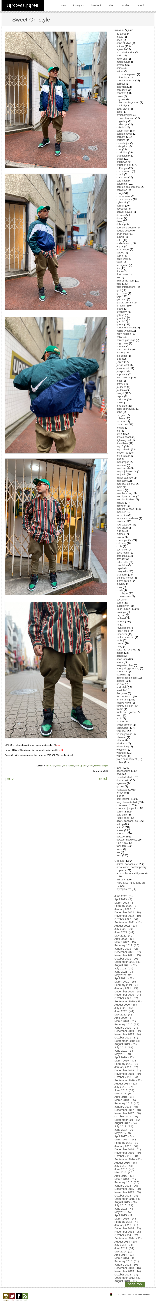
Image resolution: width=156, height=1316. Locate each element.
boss (119, 111)
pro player (122, 593)
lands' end (122, 424)
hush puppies (124, 349)
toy (118, 852)
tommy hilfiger (101, 765)
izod (119, 358)
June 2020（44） (125, 1011)
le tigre (120, 427)
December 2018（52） (128, 1070)
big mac (121, 99)
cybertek (121, 202)
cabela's (121, 127)
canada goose (124, 133)
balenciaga (123, 77)
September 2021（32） (128, 961)
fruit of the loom (125, 280)
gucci (120, 321)
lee (118, 430)
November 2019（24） (128, 1034)
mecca (120, 490)
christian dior (124, 165)
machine (121, 465)
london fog (122, 452)
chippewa (122, 161)
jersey (120, 792)
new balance (124, 524)
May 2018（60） (124, 1093)
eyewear (121, 783)
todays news (124, 702)
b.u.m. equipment (126, 74)
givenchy (122, 311)
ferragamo (122, 265)
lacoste (121, 421)
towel (119, 849)
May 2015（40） (124, 1212)
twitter (12, 1297)
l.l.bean (121, 418)
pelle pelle (122, 562)
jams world (123, 368)
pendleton (122, 565)
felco (119, 261)
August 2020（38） (126, 1004)
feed (25, 1297)
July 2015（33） (124, 1205)
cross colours (124, 199)
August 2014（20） (126, 1241)
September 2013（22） (128, 1277)
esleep (120, 252)
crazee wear (124, 196)
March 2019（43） (125, 1060)
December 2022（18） (128, 912)
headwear (122, 789)
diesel (120, 218)
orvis (119, 546)
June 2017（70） (125, 1129)
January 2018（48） (127, 1106)
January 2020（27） (127, 1027)
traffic (120, 709)
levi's (119, 434)
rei (118, 624)
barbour (121, 83)
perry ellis (122, 571)
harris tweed (124, 330)
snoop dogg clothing (128, 668)
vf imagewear (124, 734)
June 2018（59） (125, 1090)
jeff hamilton (123, 377)
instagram (78, 5)
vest (119, 855)
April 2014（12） (124, 1254)
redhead (121, 618)
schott (120, 655)
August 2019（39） (126, 1044)
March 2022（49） (125, 942)
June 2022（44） (125, 932)
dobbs (120, 224)
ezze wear (122, 258)
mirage (120, 502)
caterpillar (122, 146)
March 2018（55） (125, 1100)
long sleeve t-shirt (127, 802)
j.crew (120, 362)
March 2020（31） (125, 1021)
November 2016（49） (128, 1152)
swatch (121, 690)
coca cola (122, 177)
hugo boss (122, 343)
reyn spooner (124, 627)
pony (119, 587)
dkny (119, 221)
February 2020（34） (127, 1024)
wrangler (121, 752)
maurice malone (126, 484)
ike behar (122, 355)
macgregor (123, 462)
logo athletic (123, 449)
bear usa (121, 86)
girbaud (121, 305)
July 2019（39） (124, 1047)
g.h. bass (122, 293)
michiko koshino (126, 499)
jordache (121, 387)
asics (120, 68)
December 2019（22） (128, 1031)
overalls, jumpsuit (127, 808)
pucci (120, 599)
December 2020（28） (128, 991)
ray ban (121, 615)
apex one (122, 58)
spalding (121, 674)
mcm (119, 487)
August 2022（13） (126, 925)
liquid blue (122, 443)
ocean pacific (124, 540)
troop (119, 715)
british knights (125, 115)
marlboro (122, 480)
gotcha (120, 315)
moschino (122, 515)
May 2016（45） (124, 1172)
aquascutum (123, 61)
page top (135, 1284)
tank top (121, 845)
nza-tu (120, 537)
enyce (120, 246)
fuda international (126, 286)
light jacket (68, 765)
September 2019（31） (128, 1040)
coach (120, 174)
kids (119, 795)
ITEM (59, 765)
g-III (119, 290)
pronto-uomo (124, 596)
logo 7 (120, 446)
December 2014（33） (128, 1228)
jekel (119, 380)
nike (77, 765)
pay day (121, 558)
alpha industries (126, 52)
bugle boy (122, 121)
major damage (125, 477)
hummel (121, 346)
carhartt (121, 136)
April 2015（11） (124, 1215)
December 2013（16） (128, 1268)
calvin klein (123, 130)
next (103, 778)
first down (122, 274)
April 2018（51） (124, 1096)
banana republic (126, 80)
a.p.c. (120, 36)
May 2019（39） (124, 1054)
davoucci (122, 208)
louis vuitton (123, 455)
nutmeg (121, 533)
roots (119, 640)
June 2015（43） (125, 1208)
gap (119, 296)
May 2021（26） (124, 975)
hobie (120, 337)
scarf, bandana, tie (127, 820)
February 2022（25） (127, 945)
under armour (124, 724)
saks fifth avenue (126, 649)
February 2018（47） (127, 1103)
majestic (121, 474)
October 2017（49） (127, 1116)
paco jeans (123, 552)
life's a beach (124, 437)
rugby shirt (123, 817)
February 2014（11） (127, 1261)
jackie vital (123, 365)
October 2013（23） (127, 1274)
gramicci (121, 318)
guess (120, 324)
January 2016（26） (127, 1185)
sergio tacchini (125, 665)
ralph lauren (123, 608)
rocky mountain (125, 637)
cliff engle (122, 168)
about (141, 5)
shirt (90, 765)
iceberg (121, 352)
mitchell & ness (125, 509)
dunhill (120, 236)
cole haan (122, 180)
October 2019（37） (127, 1037)
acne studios (124, 43)
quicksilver (123, 605)
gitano (120, 308)
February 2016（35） (127, 1182)
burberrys (122, 124)
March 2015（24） (125, 1218)
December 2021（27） (128, 952)
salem (120, 652)
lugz (119, 459)
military (121, 879)
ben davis (122, 90)
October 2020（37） (127, 998)
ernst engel (123, 249)
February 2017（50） (127, 1142)
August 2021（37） (126, 965)
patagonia (122, 555)
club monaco (124, 171)
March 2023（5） (125, 902)
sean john (122, 659)
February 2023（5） (126, 905)
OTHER (119, 860)
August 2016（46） (126, 1162)
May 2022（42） (124, 935)
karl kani (121, 399)
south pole (122, 671)
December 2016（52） (128, 1149)
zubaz (120, 762)
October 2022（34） (127, 919)
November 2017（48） (128, 1113)
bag (119, 774)
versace (121, 731)
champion (122, 155)
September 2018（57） (128, 1080)
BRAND (51, 765)
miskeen (121, 505)
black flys (122, 105)
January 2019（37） (127, 1067)
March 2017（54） (125, 1139)
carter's (121, 140)
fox (118, 277)
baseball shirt (124, 777)
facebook (19, 1297)
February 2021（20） (127, 985)
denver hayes (124, 211)
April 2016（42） (124, 1175)
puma (120, 602)
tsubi (119, 718)
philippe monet (125, 577)
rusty (119, 646)
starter (120, 680)
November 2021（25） (128, 955)
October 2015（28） (127, 1195)
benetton (121, 93)
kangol (120, 393)
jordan (120, 390)
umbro (120, 721)
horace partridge (126, 340)
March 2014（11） (125, 1258)
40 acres (121, 33)
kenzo (120, 402)
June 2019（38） (125, 1050)
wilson (120, 740)
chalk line (122, 152)
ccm (119, 149)
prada (120, 590)
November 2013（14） (128, 1271)
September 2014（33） (128, 1238)
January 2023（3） (126, 909)
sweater (121, 836)
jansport (121, 371)
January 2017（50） (127, 1146)
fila (118, 268)
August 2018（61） (126, 1083)
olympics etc (124, 889)
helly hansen (124, 333)
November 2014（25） (128, 1231)
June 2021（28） (125, 971)
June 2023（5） (124, 896)
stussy (120, 684)
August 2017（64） (126, 1123)
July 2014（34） (124, 1244)
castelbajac (123, 143)
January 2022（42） (127, 948)
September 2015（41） (128, 1198)
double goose (124, 230)
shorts (120, 833)
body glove (123, 108)
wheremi (121, 737)
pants (84, 765)
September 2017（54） (128, 1119)
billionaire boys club (128, 102)
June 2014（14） (125, 1248)
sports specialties (127, 677)
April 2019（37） (124, 1057)
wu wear (121, 756)
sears (120, 662)
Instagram (6, 1297)
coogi (120, 193)
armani (120, 65)
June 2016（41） (125, 1169)
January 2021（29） (127, 988)
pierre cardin (124, 580)
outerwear (122, 805)
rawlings (121, 612)
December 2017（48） (128, 1109)
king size (122, 405)
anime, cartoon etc (127, 864)
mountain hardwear (127, 518)
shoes (120, 830)
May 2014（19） (124, 1251)
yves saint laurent (127, 759)
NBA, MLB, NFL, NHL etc (131, 882)
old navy (121, 543)
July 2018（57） (124, 1086)
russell (120, 643)
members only (125, 493)
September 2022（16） (128, 922)
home (63, 5)
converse (122, 190)
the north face (124, 696)
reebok (120, 621)
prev (9, 778)
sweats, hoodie (125, 839)
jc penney (122, 374)
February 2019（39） (127, 1063)
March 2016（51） (125, 1179)
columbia (122, 183)
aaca (119, 40)
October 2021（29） (127, 958)
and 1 (120, 55)
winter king (123, 746)
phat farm (122, 574)
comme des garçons (128, 186)
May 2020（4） (123, 1014)
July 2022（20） (124, 928)
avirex (120, 71)
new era (121, 527)
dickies (121, 215)
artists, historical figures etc (132, 873)
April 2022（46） (124, 938)
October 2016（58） (127, 1156)
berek (120, 96)
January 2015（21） (127, 1225)
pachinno (122, 549)
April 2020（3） (124, 1017)
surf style (122, 687)
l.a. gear (121, 415)
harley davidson (126, 327)
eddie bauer (123, 243)
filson (120, 271)
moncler (121, 512)
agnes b (121, 49)
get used (121, 299)
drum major (123, 233)
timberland (122, 699)
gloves (120, 786)
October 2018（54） (127, 1077)
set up (120, 824)
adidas (120, 46)
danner (120, 205)
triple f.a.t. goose (126, 712)
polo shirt (122, 814)
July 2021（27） (124, 968)
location (126, 5)
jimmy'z (121, 383)
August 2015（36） (126, 1202)
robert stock (123, 630)
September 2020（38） (128, 1001)
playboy (121, 583)
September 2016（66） (128, 1159)
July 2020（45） (124, 1008)
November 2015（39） (128, 1192)
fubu (119, 283)
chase (120, 158)
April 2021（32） (124, 978)
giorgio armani (125, 302)
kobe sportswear (126, 408)
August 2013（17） (126, 1281)
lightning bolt (124, 440)
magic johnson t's (126, 471)
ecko (119, 240)
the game (122, 693)
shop (111, 5)
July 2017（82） (124, 1126)
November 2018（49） (128, 1073)
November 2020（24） (128, 994)
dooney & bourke (126, 227)
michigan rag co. (126, 496)
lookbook (96, 5)
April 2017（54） (124, 1136)
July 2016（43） (124, 1165)
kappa (120, 396)
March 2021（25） (125, 981)
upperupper (123, 727)
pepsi (120, 568)
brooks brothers (126, 118)
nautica (121, 521)
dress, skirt (123, 780)
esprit (120, 255)
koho (119, 412)
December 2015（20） (128, 1188)
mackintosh (123, 468)
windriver (122, 743)
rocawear (122, 634)
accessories (123, 770)
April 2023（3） (124, 899)
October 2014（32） (127, 1235)
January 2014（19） (127, 1264)
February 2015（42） (127, 1221)
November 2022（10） (128, 915)
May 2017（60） (124, 1132)
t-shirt (120, 842)
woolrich (121, 749)
